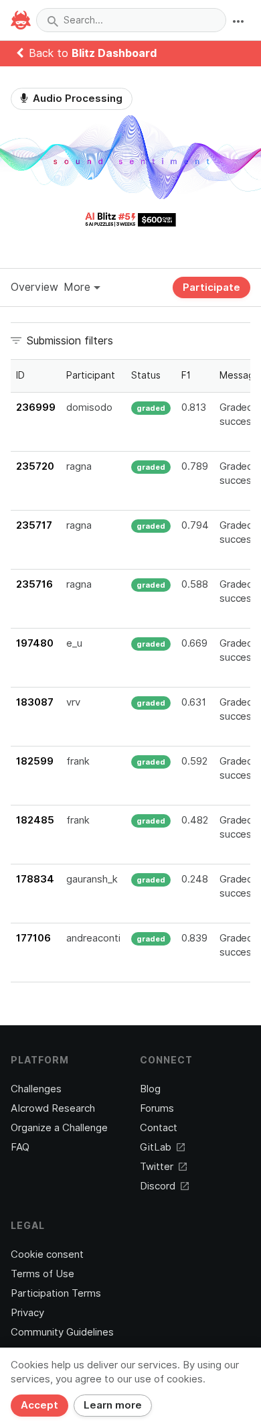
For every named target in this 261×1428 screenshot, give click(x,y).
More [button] (79, 287)
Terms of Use (42, 1274)
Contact (158, 1128)
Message (240, 375)
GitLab (155, 1147)
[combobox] (131, 20)
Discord (157, 1186)
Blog (150, 1089)
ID (20, 375)
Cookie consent (47, 1254)
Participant (90, 375)
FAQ (20, 1147)
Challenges (36, 1089)
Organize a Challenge (59, 1128)
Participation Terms (56, 1293)
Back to (93, 53)
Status (146, 375)
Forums (157, 1108)
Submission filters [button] (70, 340)
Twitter (156, 1167)
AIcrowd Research (53, 1108)
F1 (186, 375)
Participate (211, 287)
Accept (39, 1405)
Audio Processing (76, 98)
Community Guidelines (62, 1332)
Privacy (27, 1313)
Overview (34, 287)
